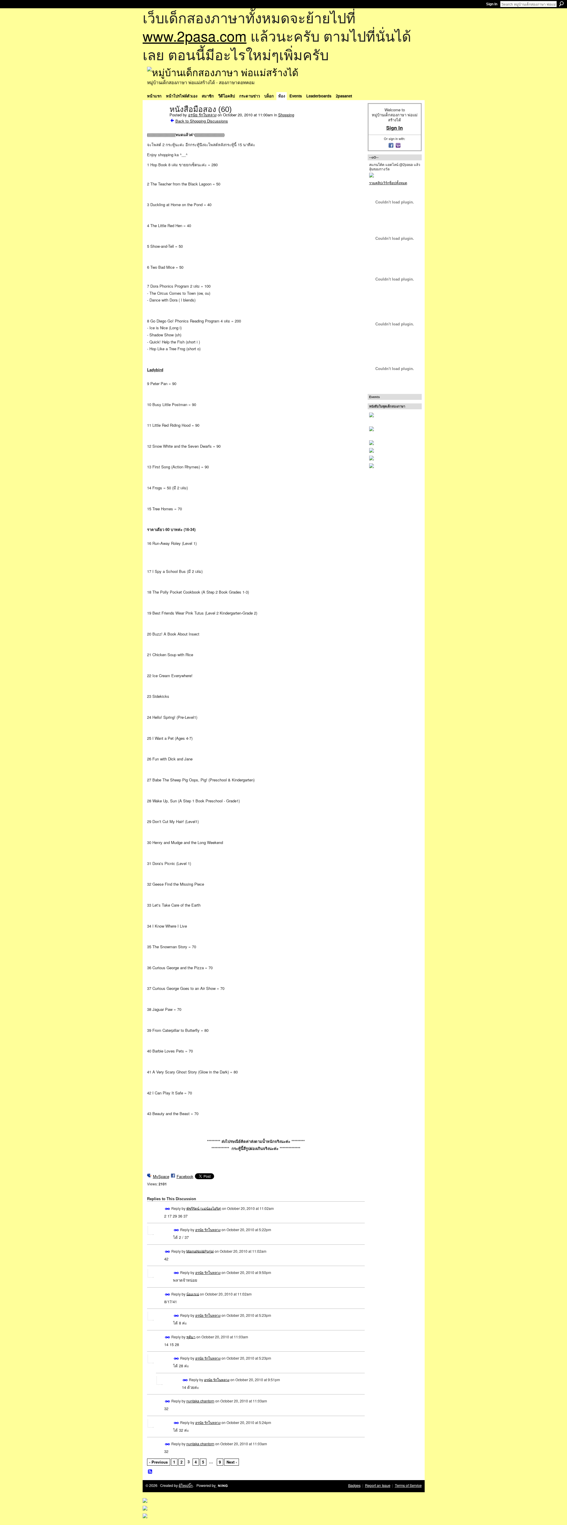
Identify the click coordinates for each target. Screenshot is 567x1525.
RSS (150, 1472)
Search (561, 3)
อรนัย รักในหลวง (202, 115)
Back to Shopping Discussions (201, 121)
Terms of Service (408, 1485)
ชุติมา (190, 1336)
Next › (232, 1462)
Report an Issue (377, 1485)
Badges (354, 1485)
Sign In (491, 4)
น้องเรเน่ (192, 1293)
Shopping (286, 115)
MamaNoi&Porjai (200, 1250)
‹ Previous (158, 1462)
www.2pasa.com (195, 35)
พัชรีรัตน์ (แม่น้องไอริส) (203, 1207)
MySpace (161, 1176)
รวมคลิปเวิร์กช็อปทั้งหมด (388, 182)
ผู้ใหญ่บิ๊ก (186, 1485)
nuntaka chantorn (200, 1400)
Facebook (185, 1176)
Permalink (167, 1209)
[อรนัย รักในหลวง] (156, 121)
